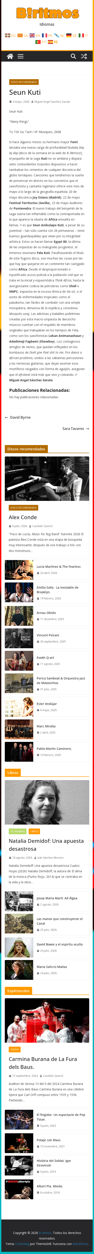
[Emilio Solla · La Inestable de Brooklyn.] (19, 593)
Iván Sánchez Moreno (50, 858)
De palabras (17, 831)
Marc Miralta (46, 726)
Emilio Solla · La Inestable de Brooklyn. (57, 589)
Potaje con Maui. (49, 1140)
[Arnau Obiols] (19, 616)
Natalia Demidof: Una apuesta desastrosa (46, 844)
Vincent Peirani (48, 635)
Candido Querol (42, 526)
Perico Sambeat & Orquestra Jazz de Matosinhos (61, 680)
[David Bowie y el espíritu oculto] (19, 947)
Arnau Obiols (46, 613)
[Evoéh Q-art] (19, 661)
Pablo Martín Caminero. (54, 749)
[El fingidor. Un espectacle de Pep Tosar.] (19, 1120)
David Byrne (20, 417)
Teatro (14, 1049)
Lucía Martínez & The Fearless (59, 566)
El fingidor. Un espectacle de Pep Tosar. (61, 1117)
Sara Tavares (73, 428)
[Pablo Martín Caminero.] (19, 752)
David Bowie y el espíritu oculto (60, 944)
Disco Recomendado (24, 82)
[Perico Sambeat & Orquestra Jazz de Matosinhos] (19, 683)
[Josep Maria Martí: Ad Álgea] (19, 901)
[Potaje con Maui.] (19, 1143)
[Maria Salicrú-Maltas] (19, 970)
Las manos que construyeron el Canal (60, 921)
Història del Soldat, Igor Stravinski (54, 1163)
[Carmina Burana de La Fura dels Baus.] (47, 1020)
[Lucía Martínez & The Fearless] (19, 570)
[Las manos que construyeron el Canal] (19, 924)
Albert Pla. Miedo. (50, 1186)
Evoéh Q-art (45, 657)
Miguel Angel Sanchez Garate (52, 102)
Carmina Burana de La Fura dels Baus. (43, 1062)
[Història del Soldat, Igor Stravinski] (19, 1166)
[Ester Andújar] (19, 707)
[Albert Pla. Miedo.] (19, 1189)
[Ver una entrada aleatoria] (84, 56)
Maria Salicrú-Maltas (52, 967)
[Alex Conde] (47, 478)
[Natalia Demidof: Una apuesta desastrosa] (47, 802)
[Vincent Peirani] (19, 638)
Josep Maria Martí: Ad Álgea (57, 898)
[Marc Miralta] (19, 729)
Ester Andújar (47, 704)
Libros (34, 831)
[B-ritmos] (10, 56)
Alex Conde (23, 517)
